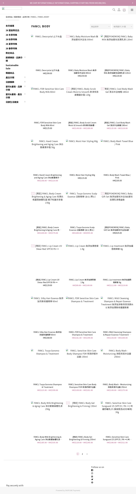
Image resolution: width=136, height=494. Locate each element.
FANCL (34, 17)
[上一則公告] (3, 3)
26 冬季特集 (11, 34)
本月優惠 (10, 25)
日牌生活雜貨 (12, 102)
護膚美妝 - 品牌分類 (21, 17)
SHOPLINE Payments (72, 490)
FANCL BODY (43, 17)
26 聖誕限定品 (12, 30)
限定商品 (10, 52)
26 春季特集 (11, 48)
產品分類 (10, 77)
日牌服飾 (10, 82)
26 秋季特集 (11, 39)
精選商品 (10, 72)
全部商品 (9, 17)
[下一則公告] (132, 3)
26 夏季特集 (11, 43)
